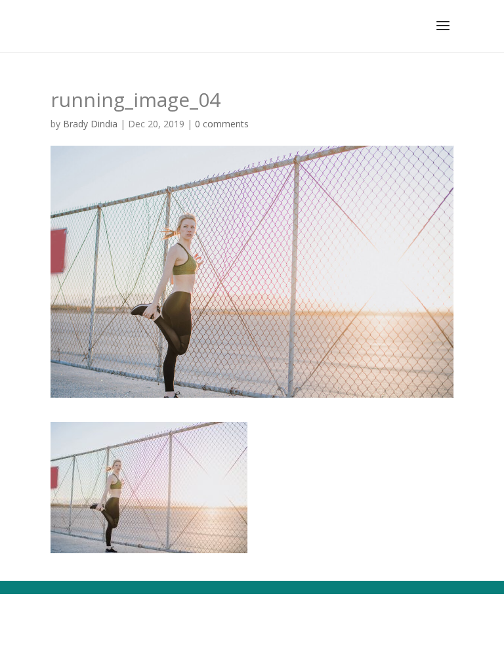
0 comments (222, 123)
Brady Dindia (90, 123)
